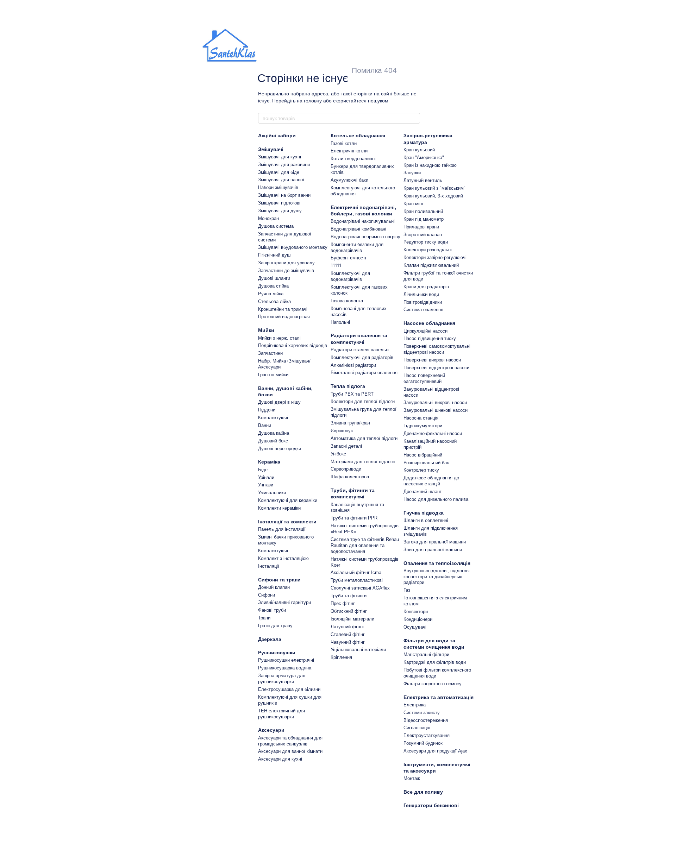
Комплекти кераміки (279, 508)
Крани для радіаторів (426, 286)
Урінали (266, 477)
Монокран (268, 218)
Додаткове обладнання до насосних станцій (431, 480)
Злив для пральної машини (432, 549)
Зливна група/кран (350, 423)
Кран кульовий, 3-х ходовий (433, 196)
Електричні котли (349, 150)
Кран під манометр (423, 219)
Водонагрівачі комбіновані (358, 229)
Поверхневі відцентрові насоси (436, 367)
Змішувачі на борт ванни (284, 195)
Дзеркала (269, 639)
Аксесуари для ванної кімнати (290, 751)
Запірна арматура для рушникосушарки (281, 678)
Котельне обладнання (358, 135)
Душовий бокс (273, 440)
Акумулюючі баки (349, 180)
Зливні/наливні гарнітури (284, 602)
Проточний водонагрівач (284, 316)
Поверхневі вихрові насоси (432, 360)
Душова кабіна (273, 433)
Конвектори (415, 611)
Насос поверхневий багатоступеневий (424, 378)
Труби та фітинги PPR (354, 518)
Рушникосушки (276, 652)
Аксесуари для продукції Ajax (435, 751)
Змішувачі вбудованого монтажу (292, 247)
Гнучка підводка (423, 513)
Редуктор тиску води (425, 242)
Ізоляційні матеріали (352, 619)
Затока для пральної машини (434, 541)
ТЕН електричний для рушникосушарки (281, 713)
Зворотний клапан (422, 234)
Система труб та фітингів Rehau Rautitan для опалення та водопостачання (365, 545)
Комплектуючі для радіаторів (362, 357)
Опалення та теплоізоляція (436, 563)
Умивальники (272, 492)
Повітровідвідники (422, 302)
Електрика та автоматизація (438, 697)
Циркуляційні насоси (425, 331)
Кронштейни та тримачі (282, 309)
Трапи (264, 618)
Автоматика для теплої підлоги (364, 438)
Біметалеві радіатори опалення (364, 372)
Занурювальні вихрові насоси (435, 402)
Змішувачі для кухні (279, 156)
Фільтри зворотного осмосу (432, 683)
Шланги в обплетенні (425, 520)
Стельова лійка (274, 301)
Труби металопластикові (357, 580)
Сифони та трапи (279, 579)
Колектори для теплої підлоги (363, 401)
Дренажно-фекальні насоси (432, 433)
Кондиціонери (417, 619)
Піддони (266, 409)
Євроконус (342, 430)
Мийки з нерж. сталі (279, 338)
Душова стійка (273, 286)
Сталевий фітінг (348, 634)
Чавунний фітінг (348, 642)
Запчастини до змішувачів (286, 270)
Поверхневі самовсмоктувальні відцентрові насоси (436, 349)
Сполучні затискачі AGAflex (360, 588)
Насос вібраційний (422, 455)
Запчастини (270, 353)
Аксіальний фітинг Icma (356, 572)
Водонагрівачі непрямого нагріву (365, 236)
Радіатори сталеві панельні (360, 349)
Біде (263, 469)
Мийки (266, 330)
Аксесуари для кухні (280, 759)
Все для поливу (423, 792)
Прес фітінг (343, 603)
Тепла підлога (348, 386)
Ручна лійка (270, 293)
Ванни (264, 425)
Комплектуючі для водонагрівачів (350, 276)
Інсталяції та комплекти (287, 521)
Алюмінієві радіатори (353, 365)
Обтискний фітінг (349, 611)
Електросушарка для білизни (289, 689)
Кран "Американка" (423, 157)
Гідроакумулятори (422, 425)
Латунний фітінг (347, 626)
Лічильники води (421, 294)
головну (313, 100)
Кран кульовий (419, 149)
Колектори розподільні (427, 249)
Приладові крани (421, 226)
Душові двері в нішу (279, 402)
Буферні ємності (348, 257)
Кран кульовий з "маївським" (434, 188)
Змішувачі (270, 149)
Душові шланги (274, 278)
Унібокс (338, 453)
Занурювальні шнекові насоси (435, 410)
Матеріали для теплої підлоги (363, 461)
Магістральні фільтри (426, 654)
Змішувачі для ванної (281, 179)
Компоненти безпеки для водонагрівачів (357, 247)
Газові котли (344, 143)
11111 (336, 265)
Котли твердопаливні (353, 158)
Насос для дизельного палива (435, 499)
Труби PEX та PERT (352, 394)
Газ (406, 590)
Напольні (340, 322)
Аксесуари (271, 730)
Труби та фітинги (349, 595)
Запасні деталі (346, 446)
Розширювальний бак (426, 462)
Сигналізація (416, 727)
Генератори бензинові (431, 805)
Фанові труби (272, 610)
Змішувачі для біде (278, 172)
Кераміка (269, 462)
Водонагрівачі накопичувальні (363, 221)
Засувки (412, 172)
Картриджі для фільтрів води (434, 662)
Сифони (266, 595)
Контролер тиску (421, 470)
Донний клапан (274, 587)
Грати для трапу (275, 625)
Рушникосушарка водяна (284, 667)
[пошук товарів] (414, 118)
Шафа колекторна (350, 476)
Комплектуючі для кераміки (287, 500)
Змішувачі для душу (280, 210)
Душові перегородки (279, 448)
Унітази (265, 484)
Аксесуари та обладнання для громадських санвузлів (290, 741)
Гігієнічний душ (274, 255)
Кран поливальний (423, 211)
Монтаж (411, 778)
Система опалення (423, 309)
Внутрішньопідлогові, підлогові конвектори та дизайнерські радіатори (436, 576)
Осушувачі (414, 627)
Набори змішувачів (278, 187)
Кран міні (413, 203)
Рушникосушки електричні (286, 660)
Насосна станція (420, 418)
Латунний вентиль (422, 180)
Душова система (276, 226)
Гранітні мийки (273, 374)
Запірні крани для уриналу (286, 262)
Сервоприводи (346, 469)
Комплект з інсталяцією (283, 558)
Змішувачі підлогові (279, 203)
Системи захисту (421, 712)
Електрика (414, 704)
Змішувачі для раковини (284, 164)
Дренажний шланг (422, 491)
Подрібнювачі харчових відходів (292, 345)
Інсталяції (268, 566)
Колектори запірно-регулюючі (435, 257)
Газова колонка (347, 300)
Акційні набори (277, 135)
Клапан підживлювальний (431, 265)
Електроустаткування (426, 735)
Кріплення (341, 657)
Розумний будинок (423, 743)
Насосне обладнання (429, 323)
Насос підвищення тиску (429, 338)
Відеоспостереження (425, 720)
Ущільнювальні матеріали (358, 649)
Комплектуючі (273, 417)
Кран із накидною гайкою (430, 165)
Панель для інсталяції (282, 529)
